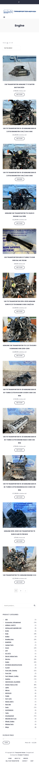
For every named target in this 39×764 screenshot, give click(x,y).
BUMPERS (8, 642)
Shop (31, 761)
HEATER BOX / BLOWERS (12, 682)
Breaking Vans (9, 639)
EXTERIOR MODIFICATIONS (13, 665)
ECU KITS (8, 653)
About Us (17, 758)
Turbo (7, 713)
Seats (7, 707)
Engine (7, 662)
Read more (19, 179)
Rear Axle (8, 704)
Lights (7, 687)
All (12, 43)
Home (10, 758)
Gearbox (7, 679)
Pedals (7, 696)
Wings (7, 727)
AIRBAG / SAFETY (10, 625)
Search (34, 605)
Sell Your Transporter (12, 761)
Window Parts (9, 724)
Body (6, 634)
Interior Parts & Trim (11, 685)
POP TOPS (8, 699)
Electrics (7, 659)
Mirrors (7, 690)
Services (25, 758)
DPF (6, 651)
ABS (6, 619)
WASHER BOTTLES (10, 719)
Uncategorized (9, 716)
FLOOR (7, 668)
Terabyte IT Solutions (23, 755)
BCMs (7, 631)
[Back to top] (37, 762)
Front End (8, 673)
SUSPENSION (9, 710)
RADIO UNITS (9, 702)
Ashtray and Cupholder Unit (13, 628)
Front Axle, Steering (11, 670)
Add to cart (19, 94)
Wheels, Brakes (9, 721)
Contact (24, 761)
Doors (7, 648)
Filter (6, 742)
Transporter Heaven (20, 752)
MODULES (8, 693)
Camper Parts (9, 645)
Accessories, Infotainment (13, 622)
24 (9, 43)
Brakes (7, 636)
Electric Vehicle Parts (11, 656)
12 (7, 43)
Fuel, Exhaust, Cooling (11, 676)
